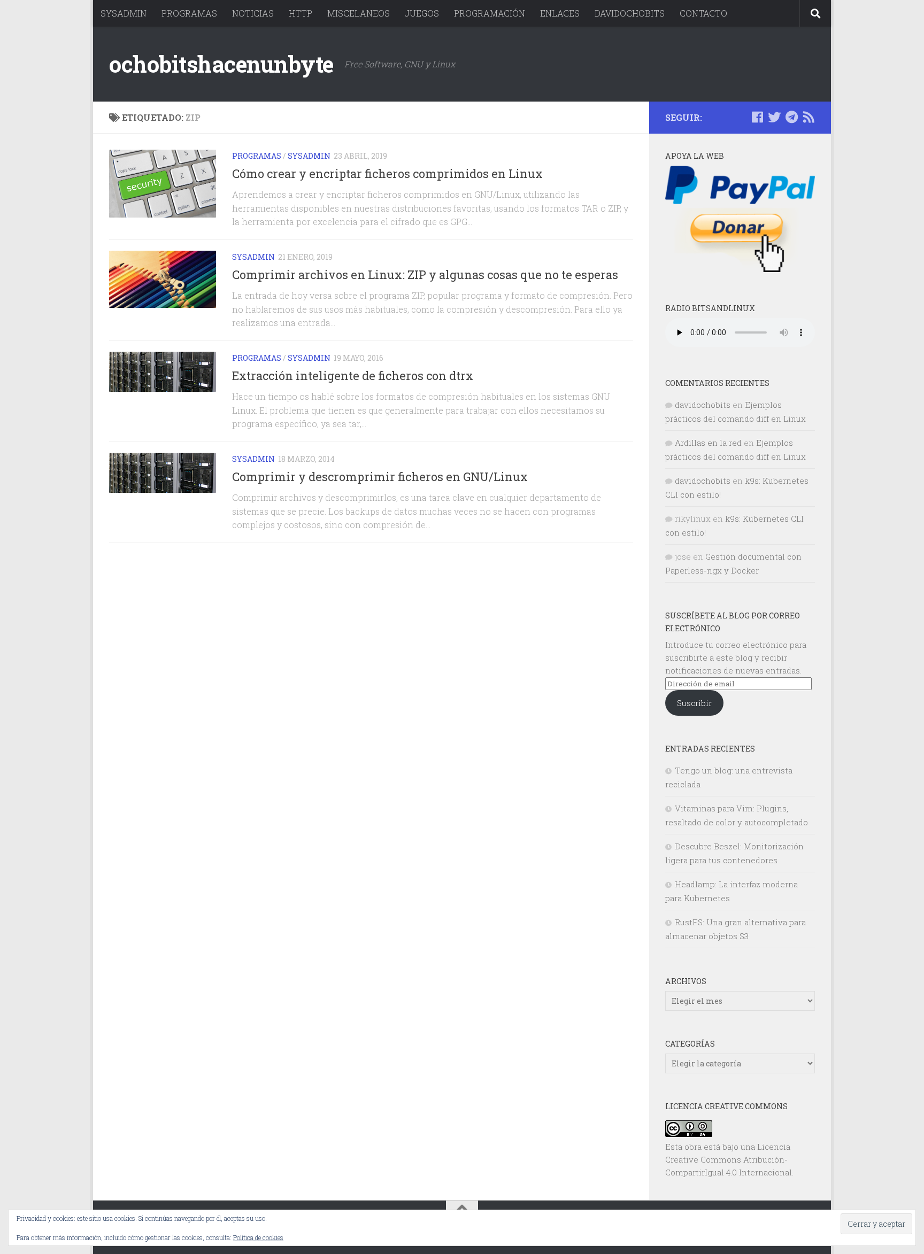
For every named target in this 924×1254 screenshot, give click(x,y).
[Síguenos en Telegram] (791, 117)
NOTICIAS (253, 13)
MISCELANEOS (358, 13)
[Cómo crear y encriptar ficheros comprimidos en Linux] (162, 184)
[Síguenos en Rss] (808, 117)
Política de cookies (258, 1237)
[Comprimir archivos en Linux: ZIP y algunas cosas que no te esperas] (162, 279)
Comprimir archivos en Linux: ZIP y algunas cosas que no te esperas (425, 274)
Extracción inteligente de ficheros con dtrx (352, 375)
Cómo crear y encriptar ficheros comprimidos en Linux (387, 173)
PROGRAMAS (189, 13)
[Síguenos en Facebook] (757, 117)
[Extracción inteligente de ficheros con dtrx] (162, 372)
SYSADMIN (124, 13)
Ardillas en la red (708, 442)
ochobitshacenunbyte (221, 64)
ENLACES (560, 13)
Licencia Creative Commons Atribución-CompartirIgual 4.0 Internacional (728, 1159)
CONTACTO (703, 13)
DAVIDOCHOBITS (630, 13)
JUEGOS (422, 13)
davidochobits (702, 404)
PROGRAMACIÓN (489, 13)
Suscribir (694, 703)
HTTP (300, 13)
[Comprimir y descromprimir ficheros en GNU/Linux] (162, 473)
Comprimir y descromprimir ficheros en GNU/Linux (380, 476)
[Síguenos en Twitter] (774, 117)
